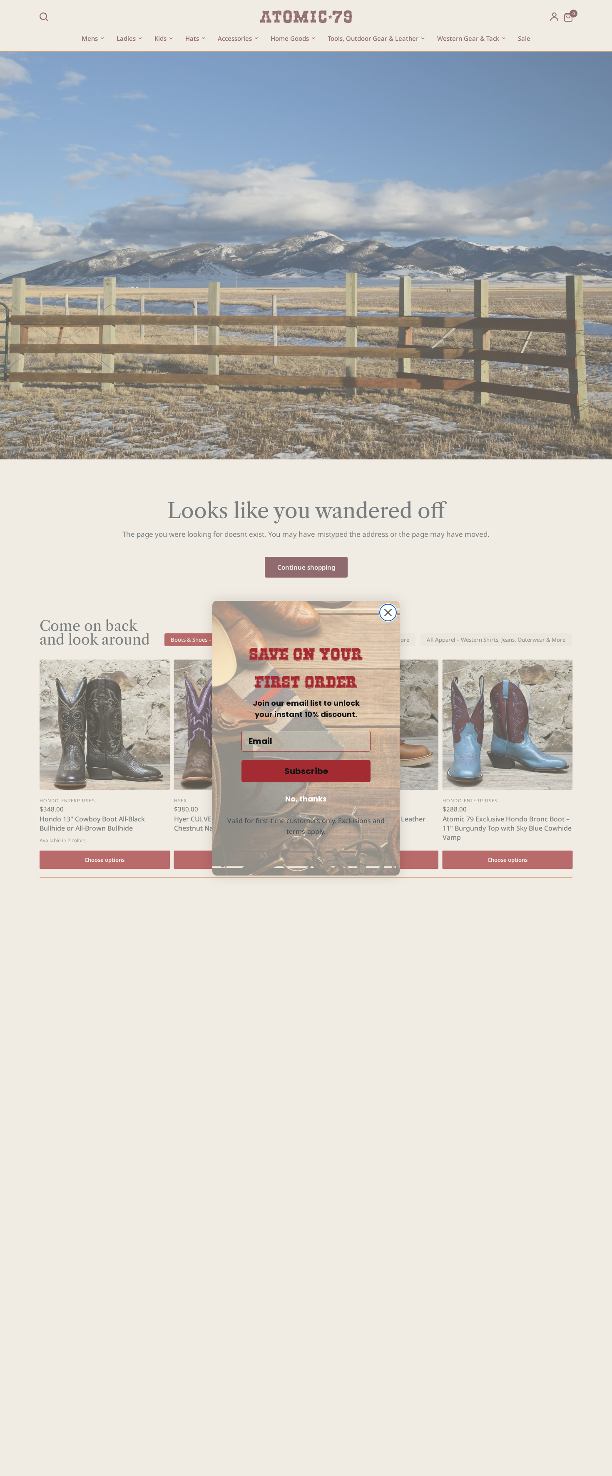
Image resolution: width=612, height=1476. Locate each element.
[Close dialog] (388, 612)
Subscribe (306, 771)
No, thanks (306, 799)
